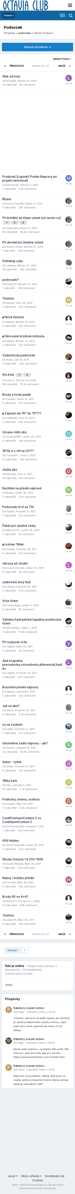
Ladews (11, 265)
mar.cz (10, 380)
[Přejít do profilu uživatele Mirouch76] (68, 527)
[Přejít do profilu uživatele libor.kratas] (68, 281)
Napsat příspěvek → (37, 47)
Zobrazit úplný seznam (18, 973)
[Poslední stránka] (70, 66)
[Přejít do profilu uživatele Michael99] (68, 621)
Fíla (9, 785)
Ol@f (21, 1042)
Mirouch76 (13, 530)
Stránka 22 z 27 (41, 65)
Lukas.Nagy (13, 605)
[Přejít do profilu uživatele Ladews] (68, 262)
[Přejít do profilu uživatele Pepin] (8, 1009)
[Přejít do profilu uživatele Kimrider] (68, 842)
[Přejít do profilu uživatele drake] (68, 763)
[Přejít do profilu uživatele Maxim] (68, 300)
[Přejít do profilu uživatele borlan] (68, 745)
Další (61, 65)
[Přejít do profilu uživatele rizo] (68, 396)
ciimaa (10, 586)
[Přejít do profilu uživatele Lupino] (68, 78)
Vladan (11, 803)
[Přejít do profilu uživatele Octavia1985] (68, 434)
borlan (10, 747)
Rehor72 (12, 901)
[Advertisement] (37, 130)
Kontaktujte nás (54, 1176)
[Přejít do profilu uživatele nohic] (68, 508)
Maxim (10, 302)
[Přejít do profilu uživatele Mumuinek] (68, 178)
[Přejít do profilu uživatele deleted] (68, 782)
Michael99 (13, 627)
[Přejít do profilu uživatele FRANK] (68, 819)
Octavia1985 (14, 436)
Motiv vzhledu (30, 1176)
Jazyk (12, 1176)
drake (10, 766)
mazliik (11, 549)
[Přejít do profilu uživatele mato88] (68, 357)
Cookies (37, 1180)
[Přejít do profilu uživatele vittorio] (68, 338)
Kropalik (11, 80)
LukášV (11, 399)
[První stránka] (5, 66)
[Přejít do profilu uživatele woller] (68, 490)
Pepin (21, 1011)
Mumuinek (13, 184)
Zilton (10, 710)
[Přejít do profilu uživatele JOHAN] (68, 726)
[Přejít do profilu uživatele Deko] (68, 801)
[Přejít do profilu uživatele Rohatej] (68, 584)
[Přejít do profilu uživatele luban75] (68, 917)
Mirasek (11, 473)
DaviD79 (12, 284)
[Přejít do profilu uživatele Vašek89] (68, 415)
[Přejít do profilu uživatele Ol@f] (8, 1040)
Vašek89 (12, 417)
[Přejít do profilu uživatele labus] (68, 565)
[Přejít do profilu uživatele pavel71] (68, 201)
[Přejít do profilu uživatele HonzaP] (68, 879)
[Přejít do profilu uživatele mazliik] (68, 375)
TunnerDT (13, 455)
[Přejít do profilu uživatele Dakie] (68, 546)
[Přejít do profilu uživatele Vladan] (68, 452)
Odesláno (41, 1011)
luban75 (11, 919)
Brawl (10, 492)
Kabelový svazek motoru (28, 1008)
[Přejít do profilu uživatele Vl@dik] (68, 643)
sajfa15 (11, 672)
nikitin (10, 728)
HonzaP (11, 882)
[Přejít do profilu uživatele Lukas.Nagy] (68, 602)
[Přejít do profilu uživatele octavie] (68, 471)
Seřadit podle (61, 59)
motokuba (12, 228)
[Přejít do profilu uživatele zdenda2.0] (68, 707)
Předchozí (17, 65)
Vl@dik (11, 646)
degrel (10, 691)
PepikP (10, 511)
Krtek (10, 359)
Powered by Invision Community (37, 1188)
